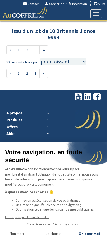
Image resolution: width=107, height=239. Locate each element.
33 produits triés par (22, 62)
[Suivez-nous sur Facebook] (97, 96)
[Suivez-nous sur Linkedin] (87, 96)
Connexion (56, 4)
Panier (101, 3)
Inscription (79, 4)
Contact (33, 4)
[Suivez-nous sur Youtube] (78, 96)
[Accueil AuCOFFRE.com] (25, 12)
